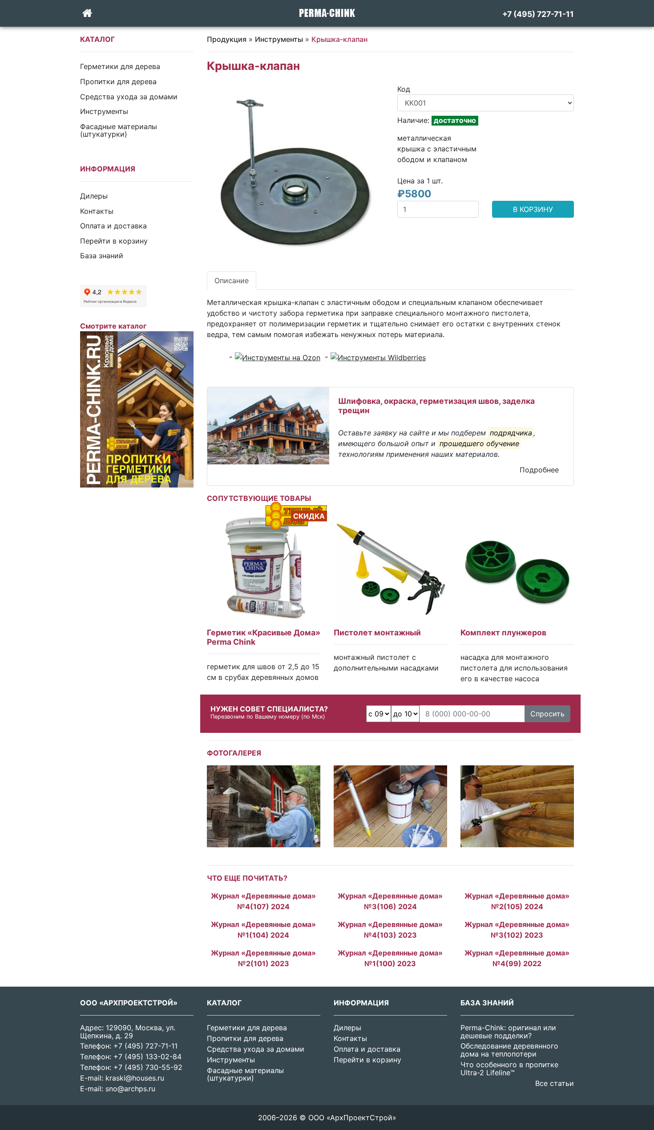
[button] (220, 172)
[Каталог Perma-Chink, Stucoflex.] (137, 408)
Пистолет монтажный (377, 632)
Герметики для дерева (120, 66)
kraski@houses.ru (134, 1077)
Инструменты (104, 111)
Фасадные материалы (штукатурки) (118, 130)
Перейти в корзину (114, 240)
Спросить (547, 713)
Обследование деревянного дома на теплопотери (509, 1049)
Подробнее (539, 469)
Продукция (226, 39)
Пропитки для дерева (118, 81)
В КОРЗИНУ (533, 209)
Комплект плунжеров (503, 632)
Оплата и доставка (113, 225)
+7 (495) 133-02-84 (147, 1056)
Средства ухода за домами (129, 96)
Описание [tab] (231, 280)
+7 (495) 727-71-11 (145, 1045)
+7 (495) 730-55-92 (147, 1067)
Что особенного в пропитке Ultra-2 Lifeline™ (509, 1068)
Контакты (96, 210)
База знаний (101, 255)
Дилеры (94, 195)
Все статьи (554, 1083)
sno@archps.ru (130, 1088)
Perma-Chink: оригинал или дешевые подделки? (508, 1031)
